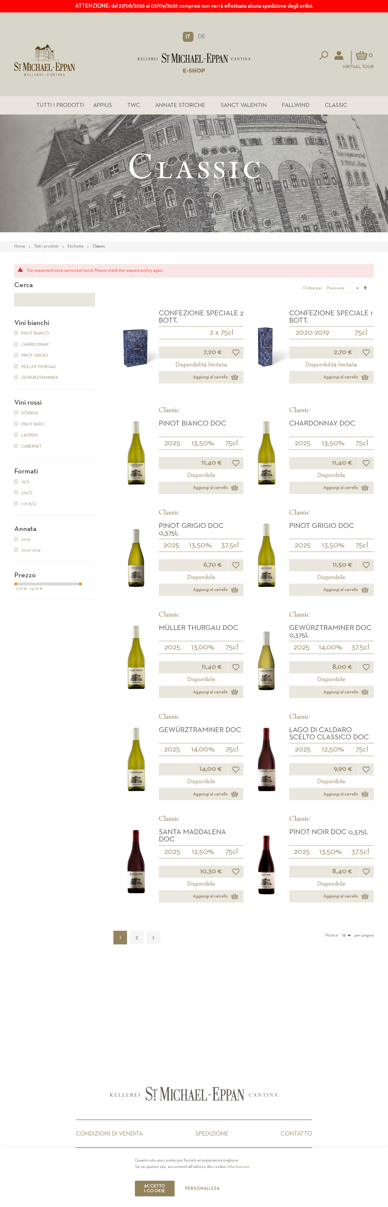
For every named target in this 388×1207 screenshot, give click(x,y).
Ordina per (313, 288)
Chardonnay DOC (322, 423)
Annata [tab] (25, 528)
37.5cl (230, 545)
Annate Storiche (180, 105)
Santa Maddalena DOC (192, 835)
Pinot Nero (32, 424)
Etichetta (76, 246)
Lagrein (29, 435)
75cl (361, 333)
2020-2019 (312, 333)
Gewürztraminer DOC (200, 730)
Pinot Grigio (34, 355)
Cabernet (31, 446)
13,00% (203, 647)
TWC (133, 105)
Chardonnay (34, 345)
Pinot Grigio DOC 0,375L (191, 529)
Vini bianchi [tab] (31, 323)
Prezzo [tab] (25, 575)
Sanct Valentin (244, 105)
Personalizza (202, 1188)
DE (201, 36)
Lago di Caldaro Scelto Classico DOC (329, 733)
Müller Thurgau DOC (198, 628)
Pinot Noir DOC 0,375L (328, 832)
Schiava (29, 413)
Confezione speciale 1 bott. (331, 317)
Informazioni (238, 1167)
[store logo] (194, 58)
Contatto (296, 1134)
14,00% (331, 647)
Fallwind (295, 105)
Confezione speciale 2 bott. (201, 317)
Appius (102, 105)
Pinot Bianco (34, 333)
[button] (188, 37)
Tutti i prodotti (60, 105)
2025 (172, 443)
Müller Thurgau (38, 367)
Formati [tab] (26, 471)
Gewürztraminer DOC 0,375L (330, 631)
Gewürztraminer (39, 378)
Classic (336, 105)
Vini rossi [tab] (28, 402)
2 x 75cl (221, 333)
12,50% (333, 749)
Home (20, 246)
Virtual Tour (358, 67)
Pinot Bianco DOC (192, 423)
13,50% (202, 443)
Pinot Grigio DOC (321, 525)
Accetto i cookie (154, 1188)
